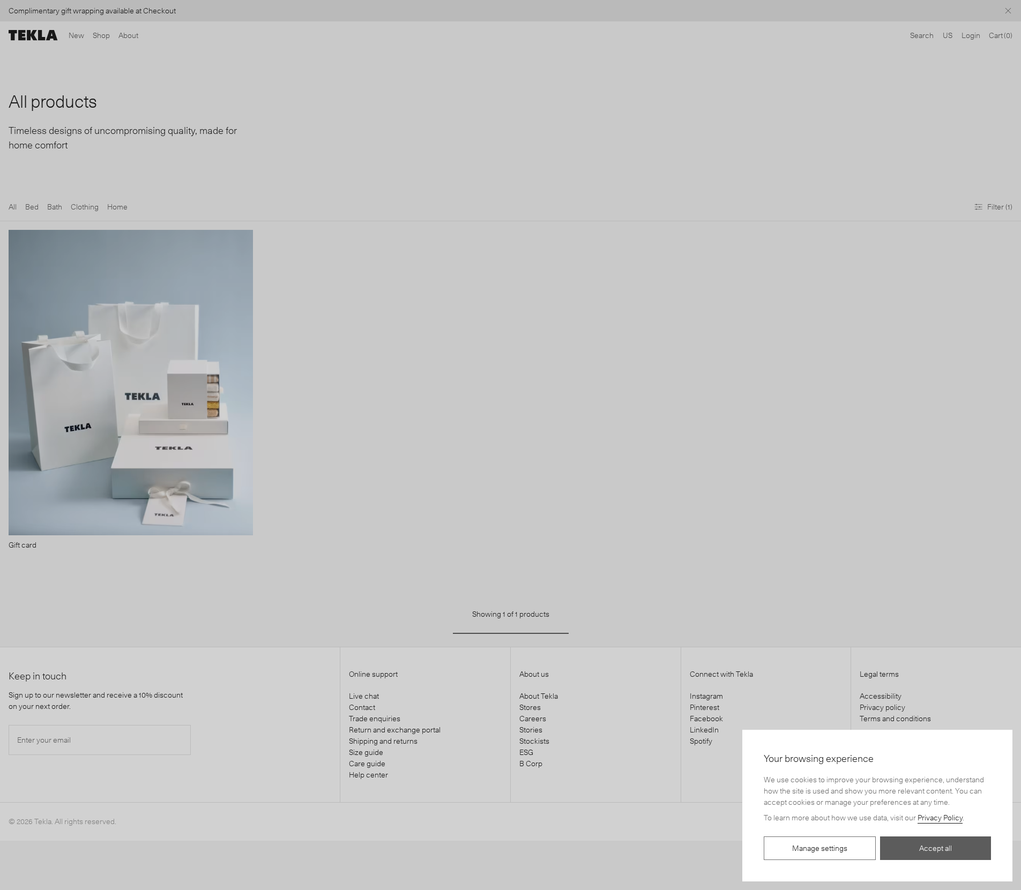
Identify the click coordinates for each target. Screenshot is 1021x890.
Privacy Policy (940, 817)
